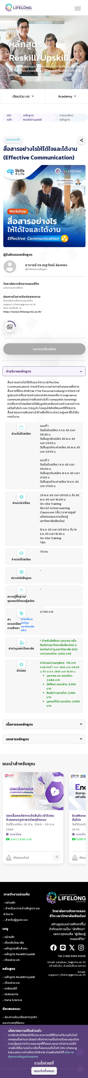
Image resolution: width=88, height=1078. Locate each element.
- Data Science (12, 1000)
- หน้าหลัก (9, 903)
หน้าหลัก (9, 117)
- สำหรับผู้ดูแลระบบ (15, 920)
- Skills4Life (10, 994)
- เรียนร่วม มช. (11, 960)
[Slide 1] (38, 83)
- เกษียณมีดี (9, 988)
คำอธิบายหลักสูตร (18, 371)
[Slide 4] (47, 83)
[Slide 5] (50, 83)
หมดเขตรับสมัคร (44, 349)
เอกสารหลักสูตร (17, 739)
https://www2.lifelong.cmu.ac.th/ (22, 312)
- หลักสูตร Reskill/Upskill (18, 954)
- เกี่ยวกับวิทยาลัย (13, 943)
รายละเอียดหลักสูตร (66, 117)
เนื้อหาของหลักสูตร (19, 724)
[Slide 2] (41, 83)
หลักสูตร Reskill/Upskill (32, 117)
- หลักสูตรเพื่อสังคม (14, 948)
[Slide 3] (44, 83)
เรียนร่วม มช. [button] (21, 96)
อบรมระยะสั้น (13, 139)
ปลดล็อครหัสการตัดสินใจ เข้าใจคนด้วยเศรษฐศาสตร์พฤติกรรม (30, 817)
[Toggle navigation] (77, 8)
